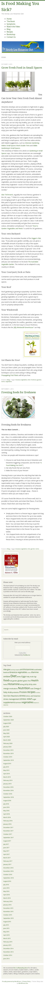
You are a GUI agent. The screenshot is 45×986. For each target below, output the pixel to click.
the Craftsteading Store (21, 968)
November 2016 (8, 871)
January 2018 (7, 824)
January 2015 (7, 945)
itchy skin (32, 684)
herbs (3, 381)
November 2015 (8, 911)
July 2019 (6, 767)
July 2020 (6, 727)
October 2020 (7, 716)
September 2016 (8, 878)
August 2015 (7, 922)
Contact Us (11, 37)
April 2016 (6, 895)
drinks (19, 677)
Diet (29, 380)
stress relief (26, 698)
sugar (34, 699)
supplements (9, 702)
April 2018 (6, 814)
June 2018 (6, 807)
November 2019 (8, 753)
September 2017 (8, 837)
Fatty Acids (30, 677)
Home (9, 19)
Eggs (23, 676)
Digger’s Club (36, 238)
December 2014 (8, 948)
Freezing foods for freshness (18, 392)
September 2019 (8, 760)
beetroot (6, 672)
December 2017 (8, 827)
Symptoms (11, 24)
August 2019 (7, 764)
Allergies (6, 669)
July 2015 (6, 925)
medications (13, 688)
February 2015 (7, 942)
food (6, 680)
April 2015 (6, 935)
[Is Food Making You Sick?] (22, 52)
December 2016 (8, 868)
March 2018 (7, 817)
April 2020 (6, 737)
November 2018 (8, 790)
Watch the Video (13, 26)
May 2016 (6, 891)
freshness (33, 380)
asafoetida (38, 670)
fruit (10, 681)
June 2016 (6, 888)
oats (31, 688)
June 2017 (6, 848)
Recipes (10, 32)
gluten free (27, 681)
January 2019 (7, 784)
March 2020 (7, 740)
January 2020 (7, 747)
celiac (29, 672)
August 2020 (7, 723)
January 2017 (7, 864)
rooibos (38, 692)
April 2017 (6, 854)
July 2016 (6, 885)
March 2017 (7, 858)
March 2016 (7, 898)
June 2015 (6, 928)
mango (6, 688)
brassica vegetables (21, 380)
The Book (11, 21)
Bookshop (11, 34)
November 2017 (8, 831)
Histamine (14, 684)
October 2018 (7, 794)
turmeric (18, 702)
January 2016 (7, 905)
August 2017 (7, 841)
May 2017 (6, 851)
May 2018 (6, 811)
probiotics (15, 692)
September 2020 (8, 720)
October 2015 (7, 915)
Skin (5, 696)
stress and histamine (33, 696)
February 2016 (7, 901)
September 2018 (8, 797)
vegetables (8, 381)
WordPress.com (23, 983)
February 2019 (7, 780)
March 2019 (7, 777)
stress (22, 695)
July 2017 (6, 844)
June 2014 (6, 959)
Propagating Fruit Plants (10, 375)
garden (39, 380)
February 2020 (7, 743)
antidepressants (15, 669)
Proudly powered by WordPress (11, 981)
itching (22, 684)
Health (35, 680)
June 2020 (6, 730)
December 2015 (8, 908)
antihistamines (27, 669)
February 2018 (7, 821)
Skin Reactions (13, 696)
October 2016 (7, 874)
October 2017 (7, 834)
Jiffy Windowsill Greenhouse (23, 327)
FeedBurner (26, 655)
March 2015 (7, 938)
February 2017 (7, 861)
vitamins (5, 705)
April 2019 (6, 774)
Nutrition (24, 688)
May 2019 (6, 770)
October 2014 (7, 955)
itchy (26, 684)
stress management (11, 699)
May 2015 (6, 932)
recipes (31, 692)
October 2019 (7, 757)
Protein (23, 692)
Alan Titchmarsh (7, 195)
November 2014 (8, 952)
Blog (8, 29)
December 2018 (8, 787)
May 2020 (6, 733)
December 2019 (8, 750)
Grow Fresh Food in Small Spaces (21, 67)
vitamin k (36, 702)
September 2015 (8, 918)
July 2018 (6, 804)
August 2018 (7, 800)
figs (35, 677)
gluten (20, 680)
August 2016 (7, 881)
